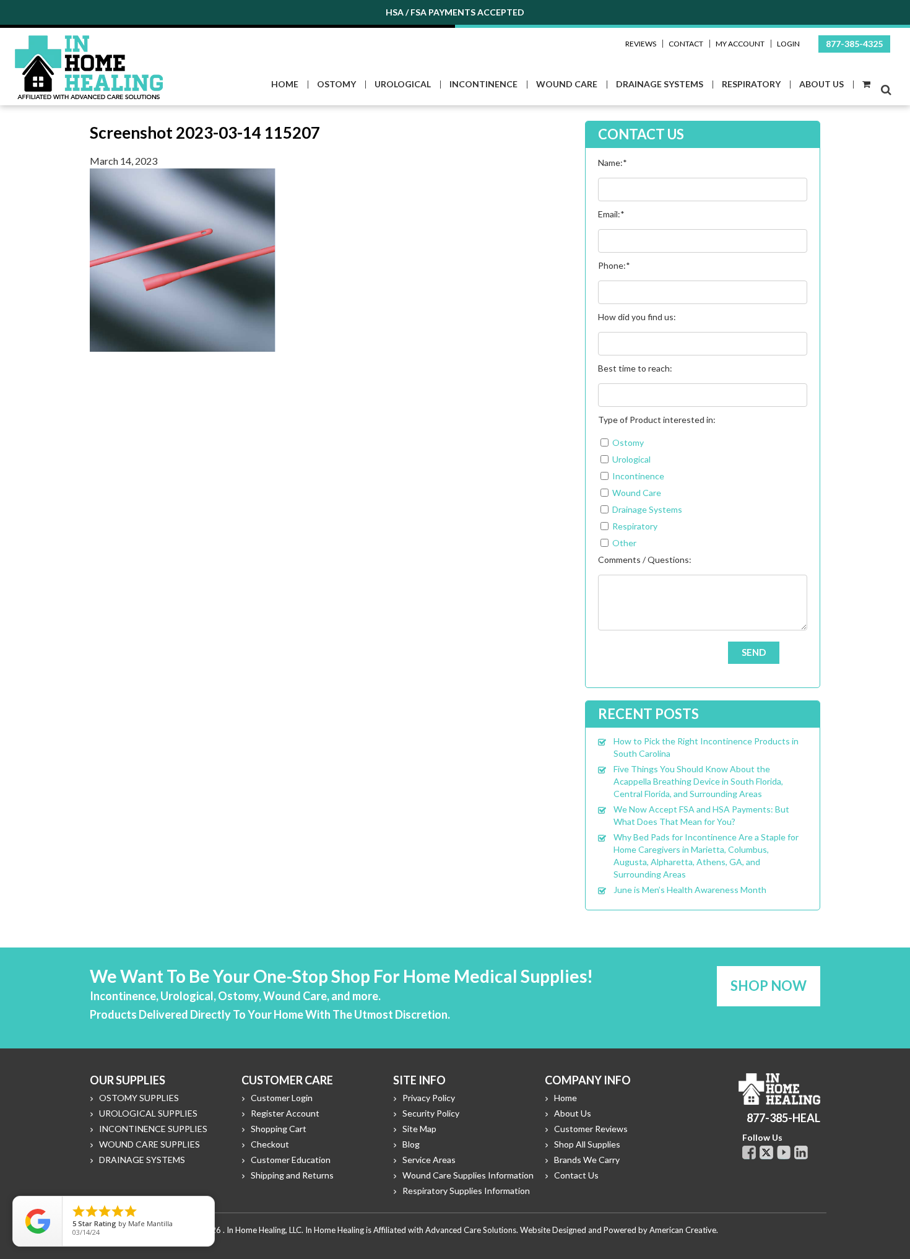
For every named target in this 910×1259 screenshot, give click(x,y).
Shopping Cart (278, 1128)
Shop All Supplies (587, 1144)
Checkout (270, 1144)
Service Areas (429, 1159)
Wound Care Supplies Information (468, 1175)
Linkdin (801, 1152)
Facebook (749, 1152)
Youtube (784, 1152)
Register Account (285, 1113)
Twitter (766, 1152)
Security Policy (430, 1113)
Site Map (419, 1128)
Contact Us (576, 1175)
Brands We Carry (587, 1159)
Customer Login (282, 1097)
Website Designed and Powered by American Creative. (619, 1230)
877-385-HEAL (783, 1118)
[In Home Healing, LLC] (89, 42)
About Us (572, 1113)
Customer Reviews (591, 1128)
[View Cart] (865, 84)
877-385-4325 (854, 43)
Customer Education (291, 1159)
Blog (411, 1144)
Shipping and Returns (292, 1175)
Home (565, 1097)
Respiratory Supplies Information (466, 1190)
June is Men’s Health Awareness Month (689, 889)
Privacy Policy (428, 1097)
